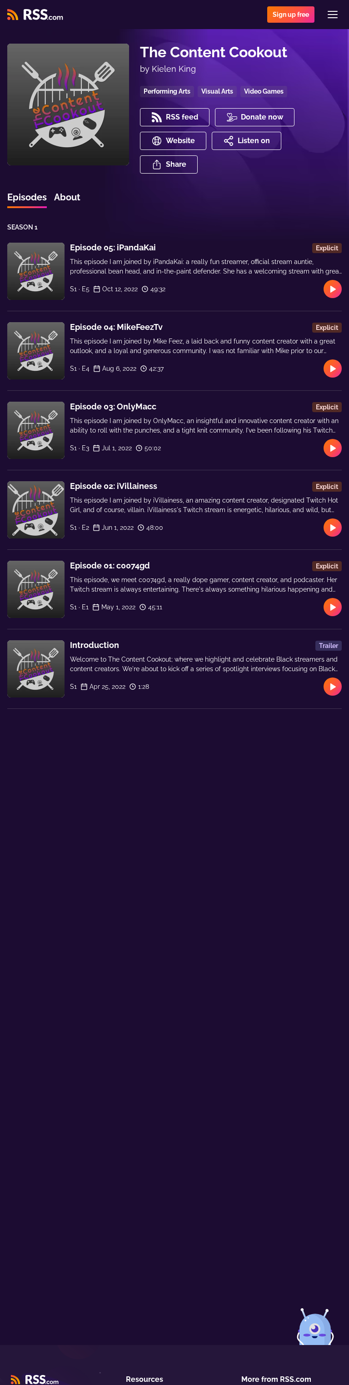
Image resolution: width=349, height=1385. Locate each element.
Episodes (27, 197)
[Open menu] (333, 14)
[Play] (333, 289)
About (67, 197)
